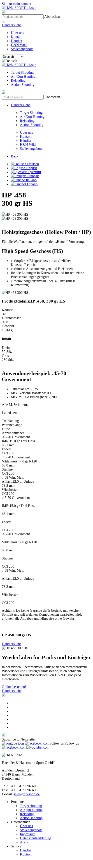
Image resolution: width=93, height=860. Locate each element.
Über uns (17, 33)
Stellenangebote (22, 49)
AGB (24, 842)
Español (32, 184)
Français (32, 176)
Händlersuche (11, 25)
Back (14, 156)
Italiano (31, 180)
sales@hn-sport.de (27, 794)
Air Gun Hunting (23, 76)
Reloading (18, 80)
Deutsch (32, 164)
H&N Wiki (19, 45)
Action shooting (31, 818)
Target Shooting (22, 72)
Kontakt (16, 37)
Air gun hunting (31, 810)
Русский (34, 172)
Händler (16, 41)
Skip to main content (16, 4)
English (31, 168)
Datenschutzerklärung (35, 838)
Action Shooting (22, 84)
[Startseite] (19, 8)
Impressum (27, 834)
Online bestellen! (14, 687)
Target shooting (31, 806)
